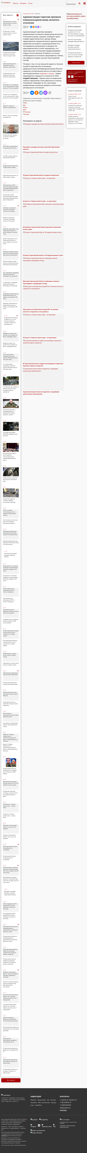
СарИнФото (38, 1105)
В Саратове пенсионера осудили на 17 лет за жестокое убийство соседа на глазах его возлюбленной (76, 33)
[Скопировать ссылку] (41, 27)
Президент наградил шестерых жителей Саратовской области (74, 47)
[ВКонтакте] (31, 27)
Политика (53, 1100)
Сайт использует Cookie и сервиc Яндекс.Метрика (13, 1145)
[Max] (69, 76)
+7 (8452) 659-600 (65, 1105)
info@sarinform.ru (72, 81)
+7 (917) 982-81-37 (65, 1102)
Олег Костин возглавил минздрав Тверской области (76, 40)
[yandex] (38, 1130)
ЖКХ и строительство (44, 1102)
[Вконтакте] (39, 1126)
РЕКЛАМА (63, 1110)
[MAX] (38, 27)
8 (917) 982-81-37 (79, 76)
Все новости (8, 15)
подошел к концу (47, 73)
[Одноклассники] (33, 27)
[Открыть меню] (84, 3)
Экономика (34, 1102)
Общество (37, 13)
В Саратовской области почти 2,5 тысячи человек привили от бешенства (75, 54)
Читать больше (76, 62)
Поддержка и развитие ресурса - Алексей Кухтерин (68, 1126)
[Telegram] (36, 27)
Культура (53, 1102)
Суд (48, 1100)
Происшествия (42, 1100)
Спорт (32, 1105)
